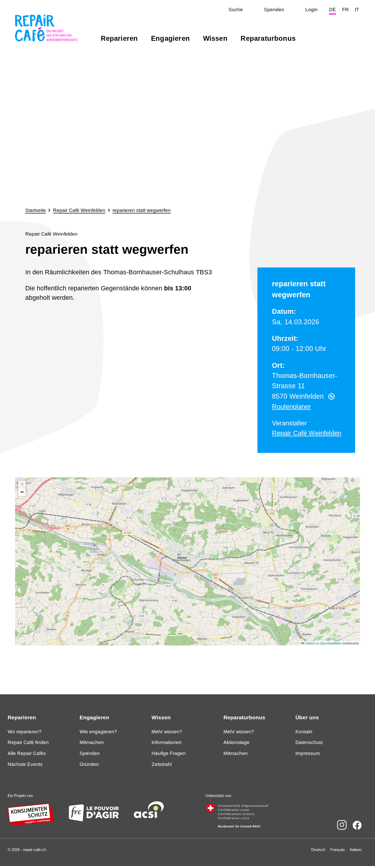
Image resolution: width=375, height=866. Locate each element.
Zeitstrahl (162, 764)
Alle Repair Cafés (27, 753)
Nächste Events (25, 764)
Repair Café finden (28, 742)
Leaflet (309, 643)
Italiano (355, 849)
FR (345, 9)
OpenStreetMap (331, 643)
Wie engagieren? (98, 731)
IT (357, 9)
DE (332, 9)
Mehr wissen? (167, 731)
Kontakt (303, 731)
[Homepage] (46, 41)
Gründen (89, 764)
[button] (182, 556)
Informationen (167, 742)
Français (337, 849)
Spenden (90, 753)
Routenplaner (291, 406)
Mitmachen (92, 742)
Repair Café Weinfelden (79, 210)
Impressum (307, 753)
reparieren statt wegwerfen (141, 210)
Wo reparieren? (25, 731)
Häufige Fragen (169, 753)
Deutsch (318, 849)
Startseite (35, 210)
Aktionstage (236, 742)
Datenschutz (309, 742)
